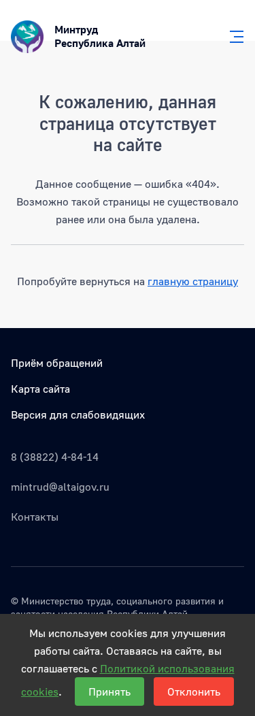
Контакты (34, 516)
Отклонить (193, 691)
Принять (109, 691)
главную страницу (193, 281)
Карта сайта (40, 388)
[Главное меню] (232, 36)
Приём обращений (57, 363)
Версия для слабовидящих (78, 414)
